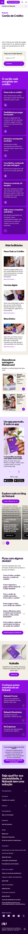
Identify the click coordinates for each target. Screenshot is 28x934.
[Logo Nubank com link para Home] (2, 2)
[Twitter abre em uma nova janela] (24, 916)
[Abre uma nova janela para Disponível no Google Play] (19, 480)
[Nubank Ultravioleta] (23, 720)
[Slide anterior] (3, 543)
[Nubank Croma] (23, 705)
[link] (8, 800)
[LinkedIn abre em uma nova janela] (4, 916)
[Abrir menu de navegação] (26, 2)
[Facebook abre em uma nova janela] (14, 916)
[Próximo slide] (7, 543)
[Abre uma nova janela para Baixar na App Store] (8, 480)
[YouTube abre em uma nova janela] (9, 916)
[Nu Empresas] (23, 734)
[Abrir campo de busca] (22, 2)
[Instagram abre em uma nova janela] (19, 916)
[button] (14, 382)
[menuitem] (14, 6)
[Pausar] (18, 471)
